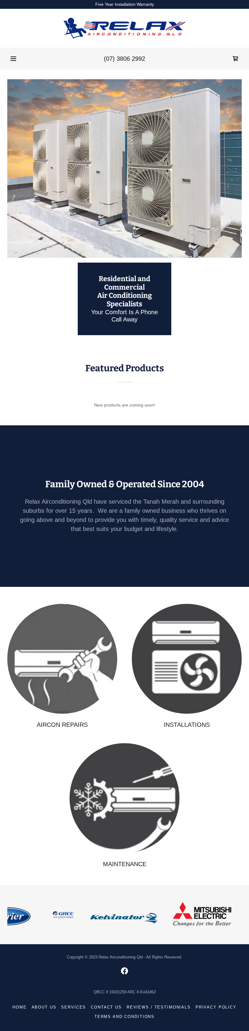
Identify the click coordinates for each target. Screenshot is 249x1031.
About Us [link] (44, 1007)
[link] (124, 28)
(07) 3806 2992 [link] (124, 58)
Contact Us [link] (106, 1007)
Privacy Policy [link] (216, 1007)
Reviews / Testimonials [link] (159, 1007)
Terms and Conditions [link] (124, 1016)
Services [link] (73, 1007)
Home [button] (19, 1007)
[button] (13, 59)
